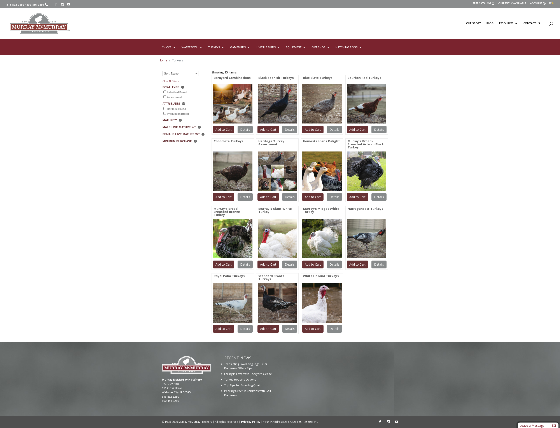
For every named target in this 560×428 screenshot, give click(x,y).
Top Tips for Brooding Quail (242, 385)
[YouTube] (68, 4)
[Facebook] (56, 4)
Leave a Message (532, 425)
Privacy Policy (250, 422)
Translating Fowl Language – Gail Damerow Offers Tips (246, 366)
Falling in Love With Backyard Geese (248, 374)
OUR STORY (473, 23)
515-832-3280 (15, 5)
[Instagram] (62, 4)
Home (163, 60)
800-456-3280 (35, 5)
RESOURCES (506, 23)
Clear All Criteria (171, 81)
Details (245, 129)
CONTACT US (531, 23)
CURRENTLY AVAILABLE (512, 3)
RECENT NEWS (237, 357)
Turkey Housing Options (240, 379)
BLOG (490, 23)
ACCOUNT (536, 3)
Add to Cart (223, 129)
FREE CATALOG (483, 3)
